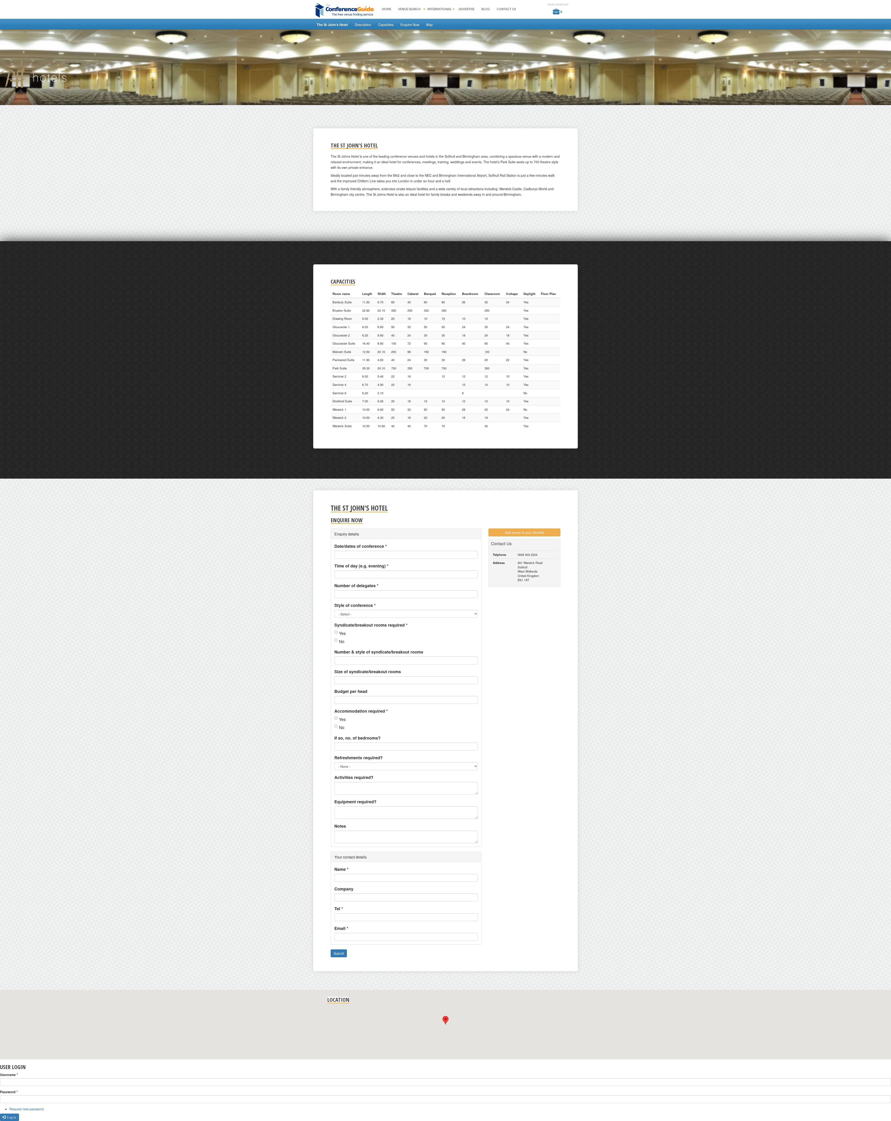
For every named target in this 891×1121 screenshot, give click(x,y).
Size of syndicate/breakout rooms (367, 672)
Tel (338, 909)
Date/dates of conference (360, 546)
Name (341, 869)
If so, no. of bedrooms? (357, 738)
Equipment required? (355, 802)
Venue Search (407, 10)
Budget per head (350, 691)
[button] (445, 1020)
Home (386, 9)
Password (9, 1091)
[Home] (345, 10)
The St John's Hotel (332, 24)
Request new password (26, 1109)
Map (429, 24)
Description (363, 24)
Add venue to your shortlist (524, 532)
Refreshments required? (358, 758)
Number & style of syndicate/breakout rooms (378, 652)
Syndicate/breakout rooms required (370, 625)
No (341, 641)
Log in (11, 1117)
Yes (342, 633)
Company (343, 889)
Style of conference (355, 605)
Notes (340, 826)
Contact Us (506, 9)
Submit (339, 953)
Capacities (386, 24)
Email (341, 928)
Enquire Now (409, 24)
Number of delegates (356, 586)
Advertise (466, 9)
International (438, 10)
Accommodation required (361, 711)
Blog (485, 9)
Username (9, 1074)
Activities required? (353, 777)
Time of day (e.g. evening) (361, 566)
